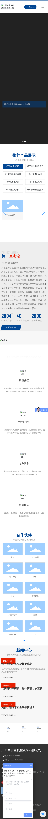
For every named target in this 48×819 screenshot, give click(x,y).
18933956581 (24, 737)
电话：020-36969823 (13, 760)
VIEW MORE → (8, 677)
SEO (34, 810)
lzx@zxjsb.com (39, 737)
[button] (22, 141)
